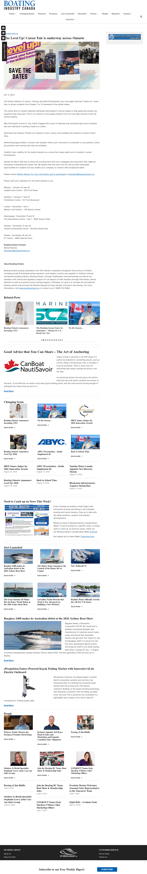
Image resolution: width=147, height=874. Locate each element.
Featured (42, 14)
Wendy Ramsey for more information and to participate (41, 174)
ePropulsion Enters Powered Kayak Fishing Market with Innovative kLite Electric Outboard (49, 670)
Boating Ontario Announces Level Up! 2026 (16, 453)
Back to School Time (80, 451)
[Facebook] (3, 28)
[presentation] (19, 313)
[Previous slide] (7, 320)
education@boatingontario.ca (81, 174)
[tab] (41, 340)
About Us (7, 854)
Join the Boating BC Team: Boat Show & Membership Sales (51, 769)
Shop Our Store (10, 857)
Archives (93, 532)
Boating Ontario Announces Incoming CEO (16, 329)
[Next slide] (96, 320)
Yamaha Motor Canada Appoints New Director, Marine (81, 469)
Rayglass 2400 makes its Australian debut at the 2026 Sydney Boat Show (14, 568)
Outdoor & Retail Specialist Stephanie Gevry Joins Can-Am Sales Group (18, 771)
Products (53, 14)
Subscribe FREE (4, 51)
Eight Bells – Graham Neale (83, 802)
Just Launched (67, 14)
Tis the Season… (76, 328)
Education (82, 14)
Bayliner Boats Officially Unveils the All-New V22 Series (85, 600)
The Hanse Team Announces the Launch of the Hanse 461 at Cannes (51, 568)
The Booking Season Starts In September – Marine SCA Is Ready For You (49, 330)
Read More (9, 391)
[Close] (144, 862)
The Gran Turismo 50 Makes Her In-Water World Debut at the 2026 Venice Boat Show (17, 602)
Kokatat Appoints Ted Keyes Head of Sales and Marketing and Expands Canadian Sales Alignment (50, 736)
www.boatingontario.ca (29, 288)
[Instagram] (3, 38)
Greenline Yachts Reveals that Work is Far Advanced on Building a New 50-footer (50, 602)
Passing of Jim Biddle (80, 732)
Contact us (103, 857)
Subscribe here (87, 536)
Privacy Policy (104, 854)
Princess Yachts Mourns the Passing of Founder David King (18, 733)
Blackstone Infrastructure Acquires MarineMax (82, 484)
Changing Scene (27, 14)
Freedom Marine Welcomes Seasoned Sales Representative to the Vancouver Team (84, 788)
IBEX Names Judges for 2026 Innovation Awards (82, 421)
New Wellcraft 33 (78, 565)
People (105, 14)
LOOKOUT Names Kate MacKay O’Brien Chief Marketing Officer (82, 771)
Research (116, 14)
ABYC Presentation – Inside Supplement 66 (49, 453)
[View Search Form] (141, 17)
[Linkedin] (3, 33)
